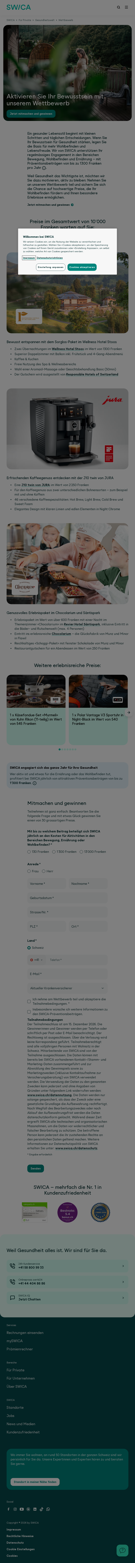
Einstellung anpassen (51, 267)
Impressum (29, 257)
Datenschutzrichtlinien (50, 257)
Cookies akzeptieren (82, 267)
